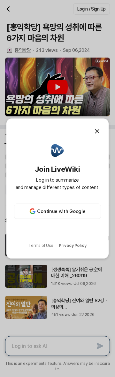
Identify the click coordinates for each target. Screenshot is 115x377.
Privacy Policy (72, 245)
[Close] (97, 131)
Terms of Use (40, 245)
